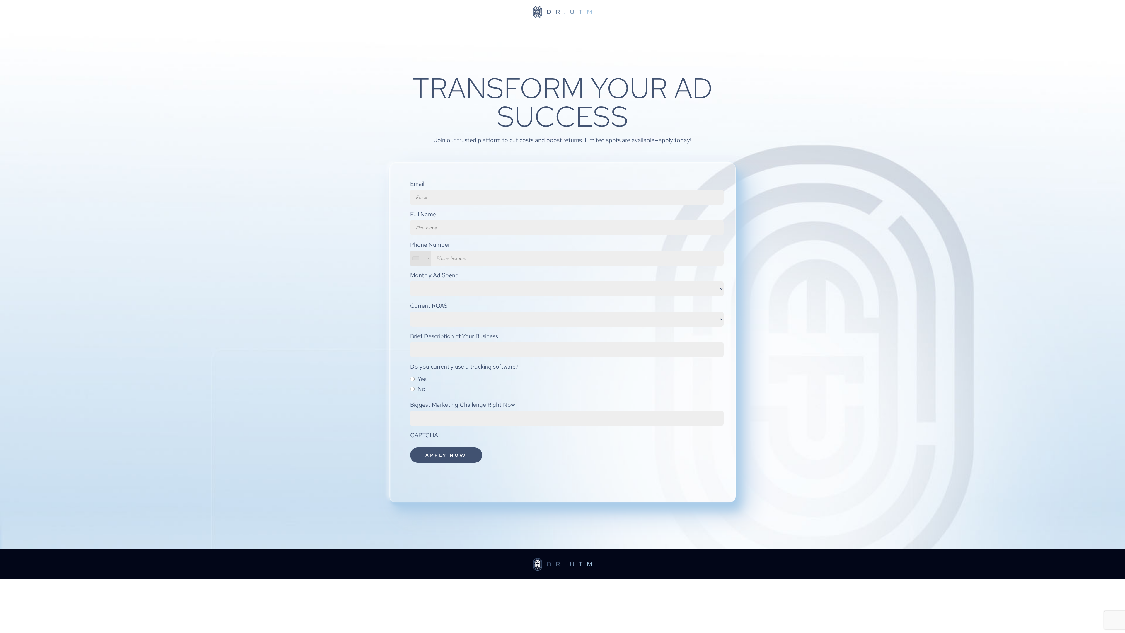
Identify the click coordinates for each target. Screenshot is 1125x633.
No (421, 388)
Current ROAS (428, 305)
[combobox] (420, 258)
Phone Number (430, 244)
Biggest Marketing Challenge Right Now (462, 404)
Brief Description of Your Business (454, 336)
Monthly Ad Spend (434, 275)
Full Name (423, 214)
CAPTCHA (424, 435)
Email (417, 183)
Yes (422, 378)
